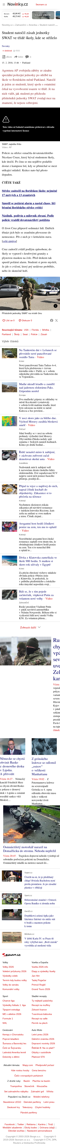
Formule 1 (8, 1018)
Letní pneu (49, 1102)
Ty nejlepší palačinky (42, 1000)
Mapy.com (28, 1065)
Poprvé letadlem (11, 1039)
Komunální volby (11, 989)
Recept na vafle (40, 1018)
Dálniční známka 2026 (43, 1039)
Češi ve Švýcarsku (12, 1048)
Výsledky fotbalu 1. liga (14, 1005)
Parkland (6, 334)
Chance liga (9, 1000)
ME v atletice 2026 (12, 1014)
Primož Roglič (39, 984)
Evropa (22, 395)
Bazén (27, 1081)
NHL (5, 1023)
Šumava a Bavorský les (14, 1043)
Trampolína (16, 1086)
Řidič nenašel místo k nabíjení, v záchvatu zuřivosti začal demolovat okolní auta (37, 455)
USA (26, 330)
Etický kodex (30, 1127)
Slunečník (29, 1086)
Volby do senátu (11, 984)
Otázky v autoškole (41, 1052)
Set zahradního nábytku (16, 1091)
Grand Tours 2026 (41, 989)
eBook (9, 56)
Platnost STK (38, 1057)
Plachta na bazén (41, 1081)
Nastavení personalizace (39, 1130)
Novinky (6, 46)
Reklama (31, 1124)
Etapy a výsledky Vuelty (43, 971)
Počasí (22, 429)
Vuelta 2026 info (40, 967)
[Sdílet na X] (56, 320)
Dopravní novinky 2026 (43, 1043)
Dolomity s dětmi (11, 1057)
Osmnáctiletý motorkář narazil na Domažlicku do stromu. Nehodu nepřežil (29, 849)
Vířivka (49, 1091)
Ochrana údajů (47, 1127)
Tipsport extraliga (11, 1009)
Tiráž (50, 1124)
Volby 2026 (8, 967)
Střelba (45, 330)
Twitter (20, 1124)
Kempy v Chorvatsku (13, 1034)
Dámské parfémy (32, 1102)
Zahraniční (24, 603)
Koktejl (22, 501)
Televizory (27, 1107)
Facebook (10, 1124)
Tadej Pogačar (39, 980)
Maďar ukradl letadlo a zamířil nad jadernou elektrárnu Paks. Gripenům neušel (37, 387)
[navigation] (3, 4)
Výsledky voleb (10, 976)
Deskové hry (13, 1107)
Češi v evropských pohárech (28, 1075)
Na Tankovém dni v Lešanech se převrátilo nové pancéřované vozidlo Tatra (38, 353)
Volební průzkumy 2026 (14, 971)
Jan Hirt (36, 976)
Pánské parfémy (28, 1112)
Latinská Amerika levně (14, 1052)
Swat (25, 334)
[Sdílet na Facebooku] (51, 320)
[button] (30, 293)
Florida (35, 330)
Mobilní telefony (41, 1096)
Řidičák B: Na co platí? (43, 1048)
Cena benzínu (39, 1070)
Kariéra (41, 1124)
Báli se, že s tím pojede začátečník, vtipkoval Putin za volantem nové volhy (36, 594)
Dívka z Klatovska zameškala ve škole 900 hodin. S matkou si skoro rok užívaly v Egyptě (38, 560)
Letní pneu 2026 (40, 1034)
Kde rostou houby (20, 1070)
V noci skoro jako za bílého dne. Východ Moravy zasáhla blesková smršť (38, 421)
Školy (17, 334)
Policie (34, 334)
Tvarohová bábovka (42, 1014)
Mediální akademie (12, 1127)
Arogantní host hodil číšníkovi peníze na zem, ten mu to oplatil (37, 525)
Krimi (21, 361)
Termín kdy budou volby (15, 980)
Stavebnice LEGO (12, 1102)
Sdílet (20, 56)
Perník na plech (40, 1023)
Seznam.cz (41, 4)
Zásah (44, 334)
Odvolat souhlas (16, 1130)
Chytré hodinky (42, 1107)
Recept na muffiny (41, 1005)
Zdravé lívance (39, 1009)
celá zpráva (9, 241)
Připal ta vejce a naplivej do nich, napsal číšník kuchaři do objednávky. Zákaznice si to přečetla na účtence (38, 491)
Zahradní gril (37, 1091)
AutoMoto (23, 463)
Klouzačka (42, 1086)
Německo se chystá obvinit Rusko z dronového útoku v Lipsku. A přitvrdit (12, 766)
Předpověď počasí (45, 1065)
